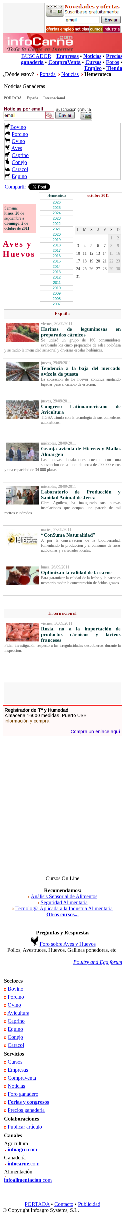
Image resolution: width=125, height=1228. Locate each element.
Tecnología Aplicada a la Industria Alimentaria (64, 908)
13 (98, 253)
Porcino (20, 134)
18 (85, 261)
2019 (57, 240)
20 (98, 261)
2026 (57, 202)
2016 (57, 256)
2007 (57, 304)
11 (85, 253)
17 (78, 261)
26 (91, 268)
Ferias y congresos (28, 1102)
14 (105, 253)
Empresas (18, 1070)
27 (98, 268)
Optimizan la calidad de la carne (76, 572)
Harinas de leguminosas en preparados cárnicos (81, 331)
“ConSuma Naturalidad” (68, 535)
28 (105, 268)
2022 (57, 224)
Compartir (15, 186)
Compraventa (22, 1078)
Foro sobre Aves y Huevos (68, 944)
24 (78, 268)
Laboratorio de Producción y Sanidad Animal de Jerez (81, 494)
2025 (57, 208)
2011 (57, 283)
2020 (57, 234)
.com (22, 1149)
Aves (16, 148)
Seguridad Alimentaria (64, 902)
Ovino (18, 141)
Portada (48, 74)
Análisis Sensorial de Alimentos (64, 896)
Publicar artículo (25, 1127)
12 (91, 253)
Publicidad (89, 1204)
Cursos (15, 1062)
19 (91, 261)
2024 (57, 213)
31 (78, 276)
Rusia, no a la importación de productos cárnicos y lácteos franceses (81, 634)
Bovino (18, 127)
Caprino (20, 155)
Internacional (54, 98)
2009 (57, 293)
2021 (57, 229)
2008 (57, 299)
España (32, 98)
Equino (19, 176)
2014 (57, 266)
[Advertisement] (65, 693)
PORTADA (13, 98)
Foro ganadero (23, 1094)
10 (78, 253)
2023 (57, 218)
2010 (57, 288)
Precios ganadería (26, 1110)
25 (85, 268)
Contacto (63, 1204)
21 (105, 261)
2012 (57, 277)
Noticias (70, 74)
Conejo (19, 162)
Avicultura (18, 1013)
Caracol (20, 169)
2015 (57, 261)
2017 (57, 250)
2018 (57, 245)
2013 (57, 272)
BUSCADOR (36, 56)
